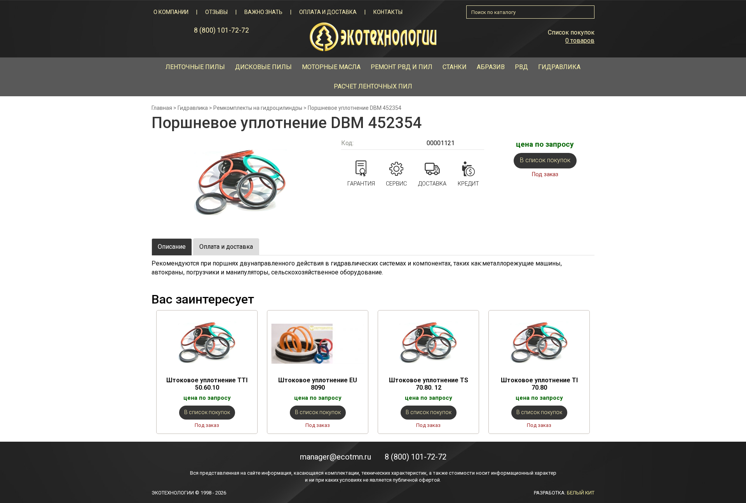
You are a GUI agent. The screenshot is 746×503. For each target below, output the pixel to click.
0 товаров (579, 40)
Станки (455, 67)
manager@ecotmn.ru (335, 456)
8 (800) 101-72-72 (221, 30)
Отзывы (216, 12)
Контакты (388, 12)
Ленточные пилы (195, 67)
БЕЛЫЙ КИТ (580, 493)
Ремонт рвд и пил (401, 67)
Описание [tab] (172, 246)
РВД (521, 67)
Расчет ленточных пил (373, 86)
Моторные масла (331, 67)
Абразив (491, 67)
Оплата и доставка (328, 12)
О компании (170, 12)
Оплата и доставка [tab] (226, 246)
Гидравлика (559, 67)
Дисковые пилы (263, 67)
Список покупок (571, 32)
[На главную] (373, 36)
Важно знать (263, 12)
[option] (207, 372)
